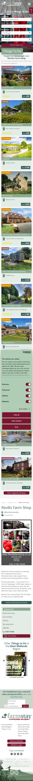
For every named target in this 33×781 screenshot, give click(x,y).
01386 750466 (9, 632)
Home (3, 502)
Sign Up (25, 706)
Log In (16, 764)
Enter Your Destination (9, 23)
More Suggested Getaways (16, 493)
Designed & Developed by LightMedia (18, 766)
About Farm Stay (23, 727)
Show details (23, 409)
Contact (25, 761)
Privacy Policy (23, 759)
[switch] (28, 390)
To (2, 36)
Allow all (16, 415)
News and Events (24, 725)
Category (4, 16)
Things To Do (12, 502)
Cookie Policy (9, 761)
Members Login (16, 745)
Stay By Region (6, 727)
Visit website (12, 636)
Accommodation (6, 725)
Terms (18, 761)
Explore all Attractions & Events (16, 603)
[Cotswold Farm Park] (16, 664)
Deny (16, 427)
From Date (5, 30)
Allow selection (16, 421)
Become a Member (16, 741)
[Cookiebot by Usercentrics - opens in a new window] (23, 352)
